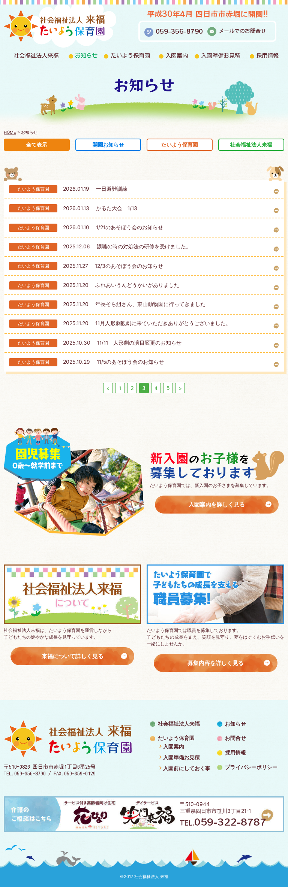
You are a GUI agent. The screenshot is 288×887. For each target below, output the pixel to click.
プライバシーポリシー (251, 767)
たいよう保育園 (130, 55)
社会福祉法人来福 (36, 55)
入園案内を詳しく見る (217, 504)
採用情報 (267, 55)
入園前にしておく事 (186, 768)
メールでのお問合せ (242, 31)
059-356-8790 (179, 31)
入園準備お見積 (220, 55)
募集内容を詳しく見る (216, 662)
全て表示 (36, 145)
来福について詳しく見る (73, 656)
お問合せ (235, 738)
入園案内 (176, 55)
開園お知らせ (108, 145)
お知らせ (86, 55)
